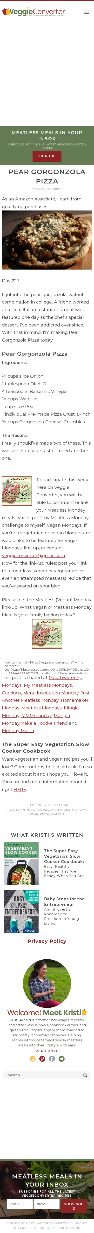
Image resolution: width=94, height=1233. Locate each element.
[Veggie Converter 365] (47, 646)
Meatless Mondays (41, 708)
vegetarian (58, 805)
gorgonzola (42, 809)
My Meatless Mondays (48, 685)
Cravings (11, 693)
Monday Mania (18, 730)
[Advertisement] (47, 77)
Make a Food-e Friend (44, 723)
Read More (47, 1051)
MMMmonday (36, 715)
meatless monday (70, 809)
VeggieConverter (33, 11)
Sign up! (47, 156)
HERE (19, 789)
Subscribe (74, 1206)
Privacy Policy (47, 941)
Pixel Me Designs (65, 1228)
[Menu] (86, 12)
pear (34, 814)
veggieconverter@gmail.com (33, 555)
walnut (57, 814)
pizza (44, 814)
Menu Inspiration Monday (51, 693)
